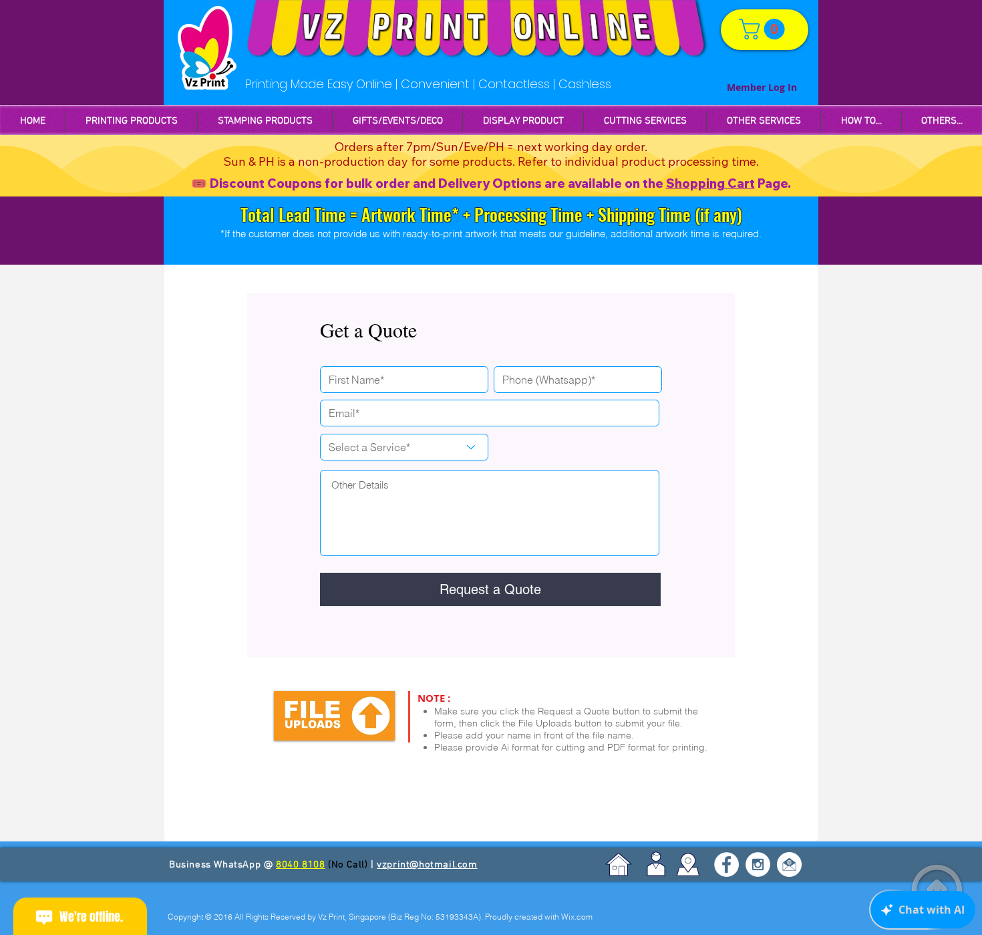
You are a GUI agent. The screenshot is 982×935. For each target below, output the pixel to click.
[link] (764, 29)
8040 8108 (300, 865)
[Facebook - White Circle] (726, 864)
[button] (265, 121)
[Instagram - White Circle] (758, 864)
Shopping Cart (710, 183)
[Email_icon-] (789, 864)
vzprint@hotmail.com (427, 865)
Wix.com (577, 917)
